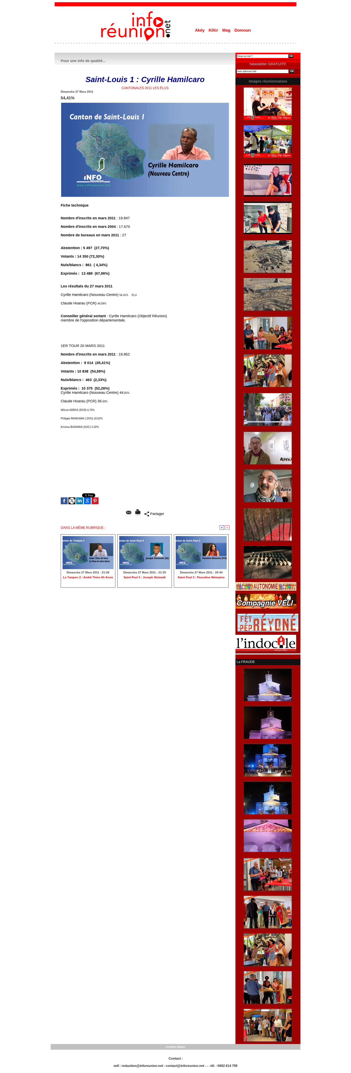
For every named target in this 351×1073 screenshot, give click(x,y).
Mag (227, 30)
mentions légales (175, 1046)
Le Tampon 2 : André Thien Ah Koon (88, 577)
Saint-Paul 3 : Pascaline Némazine (201, 577)
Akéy (200, 30)
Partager (156, 514)
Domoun (242, 30)
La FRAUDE (246, 662)
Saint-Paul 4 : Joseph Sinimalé (145, 577)
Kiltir (214, 30)
